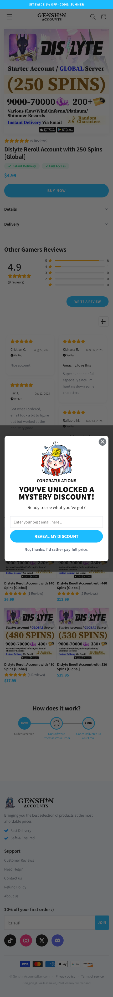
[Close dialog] (103, 442)
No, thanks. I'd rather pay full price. (56, 549)
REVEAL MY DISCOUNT (56, 536)
